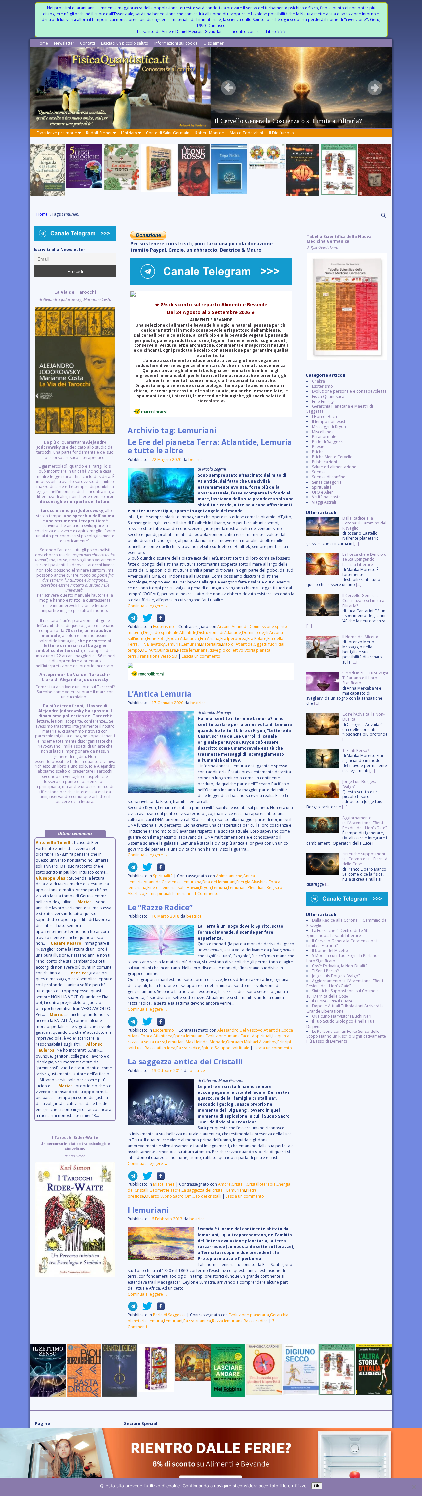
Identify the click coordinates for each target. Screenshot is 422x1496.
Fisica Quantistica (328, 396)
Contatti (87, 43)
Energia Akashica (252, 881)
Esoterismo (163, 626)
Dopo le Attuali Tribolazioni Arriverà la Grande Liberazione (345, 1008)
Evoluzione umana (223, 1036)
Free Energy (323, 401)
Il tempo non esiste (329, 421)
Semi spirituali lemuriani (167, 893)
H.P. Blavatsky (152, 644)
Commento (206, 893)
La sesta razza (152, 1042)
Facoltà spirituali (256, 1036)
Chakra (318, 381)
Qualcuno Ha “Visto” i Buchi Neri (341, 1016)
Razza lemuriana (192, 650)
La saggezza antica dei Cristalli (185, 1062)
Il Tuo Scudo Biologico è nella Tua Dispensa (340, 1023)
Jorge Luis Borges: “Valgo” (336, 976)
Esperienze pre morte (57, 132)
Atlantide (240, 626)
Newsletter (64, 43)
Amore (224, 1184)
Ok (316, 1485)
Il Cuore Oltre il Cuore (332, 1001)
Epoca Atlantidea (183, 638)
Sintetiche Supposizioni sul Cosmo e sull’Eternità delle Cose (342, 993)
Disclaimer (214, 43)
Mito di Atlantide (237, 644)
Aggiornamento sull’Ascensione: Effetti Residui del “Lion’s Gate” (344, 983)
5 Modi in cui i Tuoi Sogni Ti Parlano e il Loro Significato (345, 958)
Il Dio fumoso (281, 132)
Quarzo (152, 1196)
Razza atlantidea (160, 1048)
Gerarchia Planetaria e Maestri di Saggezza (339, 409)
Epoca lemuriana (189, 1036)
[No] (413, 1486)
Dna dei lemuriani (218, 881)
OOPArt (148, 650)
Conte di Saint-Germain (167, 132)
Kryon (205, 887)
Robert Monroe (209, 132)
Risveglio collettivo (226, 650)
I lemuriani (148, 1210)
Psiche (318, 452)
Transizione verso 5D (157, 656)
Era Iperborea (233, 638)
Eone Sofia (156, 638)
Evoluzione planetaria (249, 1315)
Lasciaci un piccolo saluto (124, 43)
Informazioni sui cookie (176, 43)
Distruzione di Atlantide (219, 632)
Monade (217, 1042)
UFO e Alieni (323, 492)
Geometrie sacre (165, 1190)
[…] (356, 543)
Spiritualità (163, 876)
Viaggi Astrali (324, 502)
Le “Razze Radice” (160, 907)
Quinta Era (166, 650)
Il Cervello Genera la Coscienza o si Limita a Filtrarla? (341, 943)
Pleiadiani (257, 887)
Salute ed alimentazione (334, 467)
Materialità (211, 644)
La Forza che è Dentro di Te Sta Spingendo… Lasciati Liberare (338, 933)
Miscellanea (164, 1184)
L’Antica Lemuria (160, 694)
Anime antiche (229, 876)
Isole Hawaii (188, 887)
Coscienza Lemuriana (181, 881)
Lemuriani (191, 644)
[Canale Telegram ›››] (211, 284)
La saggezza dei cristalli (204, 1190)
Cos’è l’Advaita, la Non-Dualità (340, 966)
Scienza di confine (328, 477)
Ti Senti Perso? (325, 970)
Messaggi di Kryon (329, 426)
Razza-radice (188, 1048)
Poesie (318, 446)
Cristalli (239, 1184)
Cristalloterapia (261, 1184)
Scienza (319, 472)
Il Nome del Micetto (330, 950)
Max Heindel (197, 1042)
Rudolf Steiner (99, 132)
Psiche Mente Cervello (332, 457)
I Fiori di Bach (324, 416)
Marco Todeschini (246, 132)
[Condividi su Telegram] (133, 620)
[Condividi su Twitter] (145, 620)
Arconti (224, 626)
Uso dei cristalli (207, 1196)
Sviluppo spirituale (232, 1048)
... (75, 551)
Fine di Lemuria (161, 887)
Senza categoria (327, 482)
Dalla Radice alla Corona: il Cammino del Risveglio (347, 922)
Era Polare (256, 638)
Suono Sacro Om (176, 1196)
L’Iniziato (129, 132)
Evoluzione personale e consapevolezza (349, 391)
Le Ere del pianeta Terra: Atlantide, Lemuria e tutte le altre (210, 446)
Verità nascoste (326, 497)
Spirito (207, 1048)
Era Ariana (209, 638)
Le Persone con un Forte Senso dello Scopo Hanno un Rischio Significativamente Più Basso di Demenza (346, 1036)
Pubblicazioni (324, 461)
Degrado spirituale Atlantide (169, 632)
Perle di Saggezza (169, 1315)
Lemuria (173, 644)
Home (42, 43)
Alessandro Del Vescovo (240, 1030)
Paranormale (324, 436)
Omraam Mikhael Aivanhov (251, 1042)
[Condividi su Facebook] (159, 620)
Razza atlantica (197, 1321)
